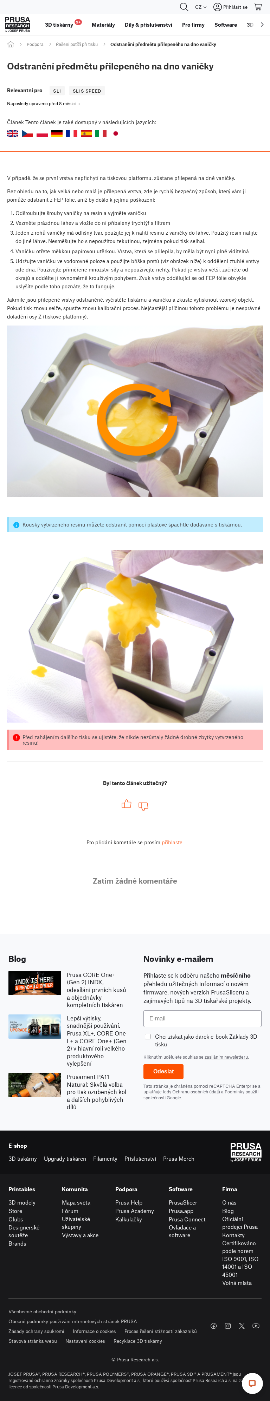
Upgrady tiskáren (65, 1158)
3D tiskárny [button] (63, 24)
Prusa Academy (134, 1210)
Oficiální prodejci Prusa (240, 1222)
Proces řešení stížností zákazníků (160, 1331)
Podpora (35, 44)
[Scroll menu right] (262, 24)
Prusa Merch (178, 1158)
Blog (228, 1210)
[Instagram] (227, 1326)
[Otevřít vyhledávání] (184, 7)
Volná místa (237, 1282)
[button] (12, 133)
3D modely (22, 1202)
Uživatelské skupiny (76, 1222)
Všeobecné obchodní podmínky (42, 1311)
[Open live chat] (252, 1383)
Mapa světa (76, 1202)
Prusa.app (181, 1210)
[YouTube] (256, 1326)
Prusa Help (128, 1202)
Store (15, 1210)
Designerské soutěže (23, 1231)
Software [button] (225, 24)
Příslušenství (140, 1158)
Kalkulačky (128, 1219)
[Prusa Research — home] (17, 24)
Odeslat (163, 1071)
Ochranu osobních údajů (196, 1091)
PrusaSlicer (183, 1202)
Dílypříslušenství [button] (148, 24)
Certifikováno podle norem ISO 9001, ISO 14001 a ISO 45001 (240, 1259)
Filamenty (105, 1158)
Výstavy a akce (80, 1235)
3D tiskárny (22, 1158)
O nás (229, 1202)
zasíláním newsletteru (226, 1057)
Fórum (70, 1210)
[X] (242, 1326)
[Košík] (258, 7)
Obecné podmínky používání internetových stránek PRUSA (72, 1321)
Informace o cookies (94, 1331)
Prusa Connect (187, 1219)
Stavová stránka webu (32, 1341)
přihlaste (172, 842)
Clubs (15, 1219)
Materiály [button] (103, 24)
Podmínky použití (241, 1091)
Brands (17, 1243)
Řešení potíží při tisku (77, 44)
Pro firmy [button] (193, 24)
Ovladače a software (182, 1231)
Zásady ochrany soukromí (36, 1331)
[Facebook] (213, 1326)
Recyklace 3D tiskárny (138, 1341)
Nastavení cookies (85, 1341)
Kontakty (233, 1235)
